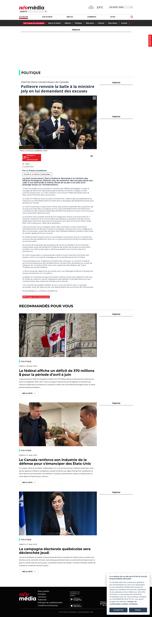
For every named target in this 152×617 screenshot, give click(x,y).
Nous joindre (43, 591)
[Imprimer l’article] (91, 156)
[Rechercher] (132, 17)
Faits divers (112, 23)
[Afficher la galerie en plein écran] (94, 98)
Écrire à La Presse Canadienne (37, 174)
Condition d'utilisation (48, 605)
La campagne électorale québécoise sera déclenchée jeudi (55, 551)
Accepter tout (118, 610)
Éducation (90, 23)
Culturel (101, 23)
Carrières (42, 597)
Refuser (138, 610)
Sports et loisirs (54, 23)
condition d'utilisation (129, 604)
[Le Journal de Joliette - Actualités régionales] (31, 8)
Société (124, 23)
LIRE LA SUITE (27, 393)
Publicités (42, 599)
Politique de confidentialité (50, 602)
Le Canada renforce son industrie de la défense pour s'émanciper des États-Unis (55, 462)
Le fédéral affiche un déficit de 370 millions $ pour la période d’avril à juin (56, 373)
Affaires (68, 23)
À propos (42, 594)
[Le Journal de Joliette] (27, 599)
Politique (78, 23)
